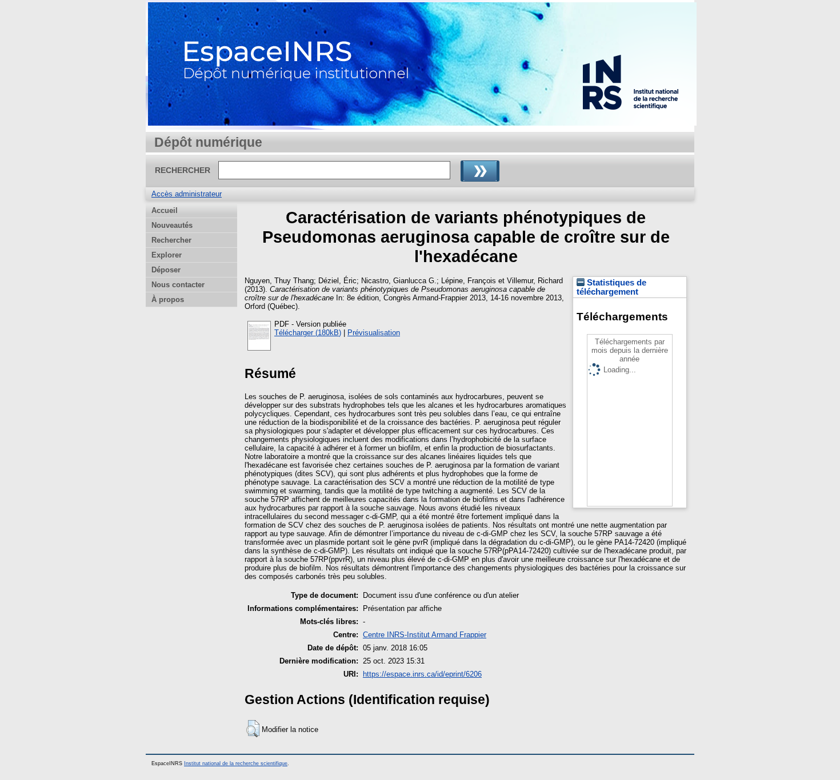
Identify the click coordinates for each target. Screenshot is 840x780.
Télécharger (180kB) (307, 332)
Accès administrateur (186, 194)
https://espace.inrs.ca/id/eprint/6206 (422, 674)
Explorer (166, 255)
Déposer (166, 270)
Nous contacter (178, 284)
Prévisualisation (373, 332)
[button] (252, 728)
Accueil (164, 210)
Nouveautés (172, 225)
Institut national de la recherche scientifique (235, 763)
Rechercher (171, 240)
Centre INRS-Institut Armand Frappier (424, 634)
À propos (167, 299)
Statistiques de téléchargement (611, 287)
